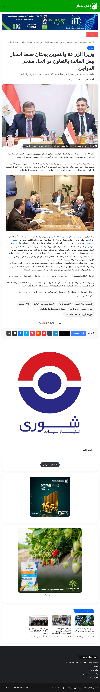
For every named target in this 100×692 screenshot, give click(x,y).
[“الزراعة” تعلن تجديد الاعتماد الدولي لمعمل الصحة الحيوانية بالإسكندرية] (61, 620)
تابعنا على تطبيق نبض (50, 465)
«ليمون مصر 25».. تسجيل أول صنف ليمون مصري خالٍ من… (84, 630)
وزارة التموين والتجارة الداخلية (52, 309)
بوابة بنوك (94, 670)
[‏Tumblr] (49, 333)
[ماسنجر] (20, 333)
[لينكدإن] (55, 333)
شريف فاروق (64, 304)
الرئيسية (89, 42)
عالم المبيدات (93, 678)
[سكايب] (26, 333)
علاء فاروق (23, 304)
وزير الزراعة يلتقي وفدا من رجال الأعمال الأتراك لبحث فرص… (38, 630)
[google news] (3, 687)
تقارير (81, 42)
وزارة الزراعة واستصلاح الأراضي (78, 314)
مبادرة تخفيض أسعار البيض (80, 309)
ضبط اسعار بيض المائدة (43, 304)
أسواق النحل (93, 666)
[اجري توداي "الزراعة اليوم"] (86, 6)
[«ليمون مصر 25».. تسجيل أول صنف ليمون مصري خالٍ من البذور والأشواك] (85, 620)
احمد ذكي (88, 79)
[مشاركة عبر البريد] (14, 333)
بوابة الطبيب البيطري (90, 674)
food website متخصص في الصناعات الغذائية (82, 662)
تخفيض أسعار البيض (83, 304)
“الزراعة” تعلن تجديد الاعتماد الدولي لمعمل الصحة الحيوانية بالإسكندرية (61, 630)
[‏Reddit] (38, 333)
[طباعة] (8, 333)
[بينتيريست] (44, 333)
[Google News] (46, 323)
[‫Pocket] (32, 333)
